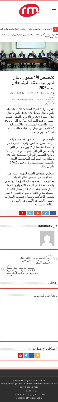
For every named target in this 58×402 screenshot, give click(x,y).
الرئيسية (52, 34)
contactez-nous (50, 383)
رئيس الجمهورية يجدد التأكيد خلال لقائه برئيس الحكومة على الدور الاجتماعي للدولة (35, 259)
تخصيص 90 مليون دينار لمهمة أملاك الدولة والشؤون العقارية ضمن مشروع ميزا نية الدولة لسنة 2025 (22, 270)
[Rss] (37, 355)
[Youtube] (20, 355)
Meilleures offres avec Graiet (29, 398)
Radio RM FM (46, 93)
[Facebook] (31, 355)
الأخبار (43, 34)
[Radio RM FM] (29, 10)
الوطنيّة (12, 93)
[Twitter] (26, 355)
